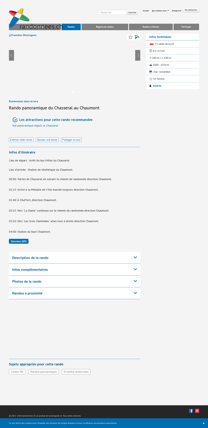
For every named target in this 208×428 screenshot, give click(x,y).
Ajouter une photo (47, 139)
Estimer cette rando (21, 139)
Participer (186, 26)
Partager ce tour (71, 139)
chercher (132, 12)
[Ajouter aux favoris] (130, 37)
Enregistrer (176, 11)
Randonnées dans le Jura (23, 101)
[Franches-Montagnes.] (74, 64)
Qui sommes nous (159, 11)
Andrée (157, 85)
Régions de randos (105, 26)
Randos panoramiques (43, 371)
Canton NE (17, 371)
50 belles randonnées (76, 371)
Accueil (146, 11)
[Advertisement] (63, 331)
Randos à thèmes (151, 26)
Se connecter (191, 10)
